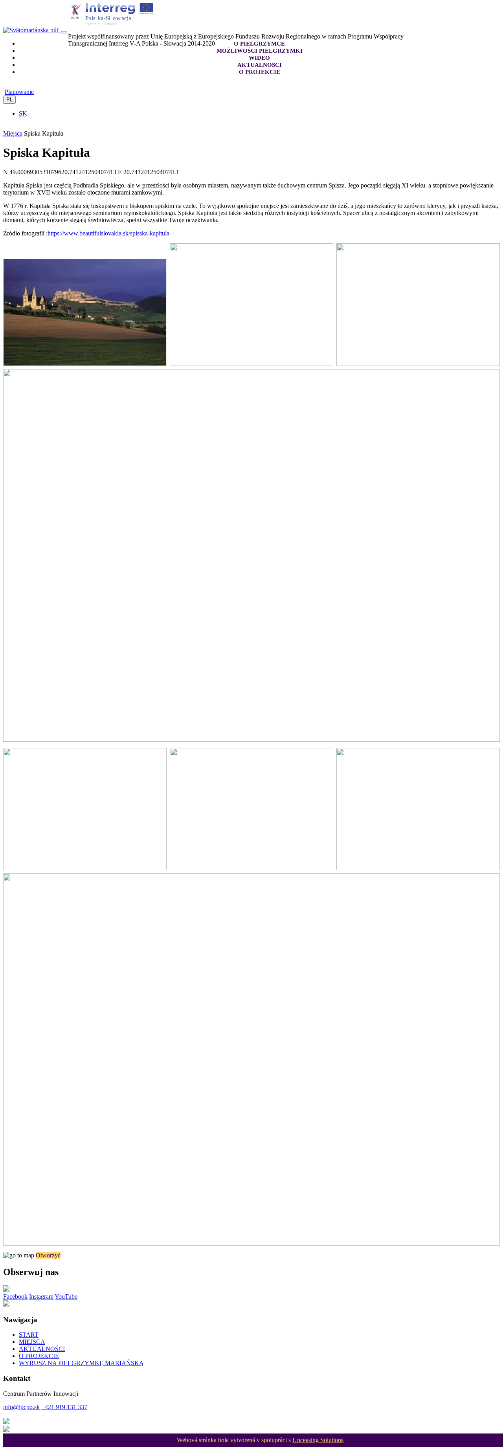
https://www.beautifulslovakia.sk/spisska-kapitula (108, 233)
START (29, 1334)
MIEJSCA (32, 1341)
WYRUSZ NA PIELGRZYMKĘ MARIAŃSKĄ (81, 1363)
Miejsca (12, 133)
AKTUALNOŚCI (42, 1348)
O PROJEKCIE (39, 1356)
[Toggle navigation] (64, 32)
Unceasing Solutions (317, 1440)
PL (9, 100)
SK (23, 113)
